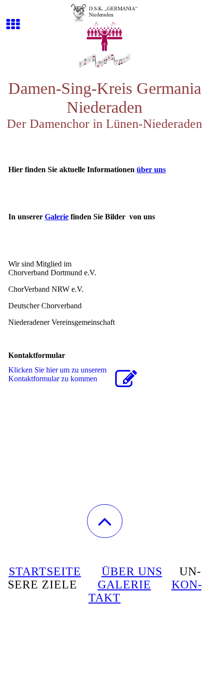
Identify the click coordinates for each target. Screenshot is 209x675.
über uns (151, 169)
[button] (104, 521)
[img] (104, 36)
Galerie (57, 217)
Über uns (132, 571)
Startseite (45, 571)
